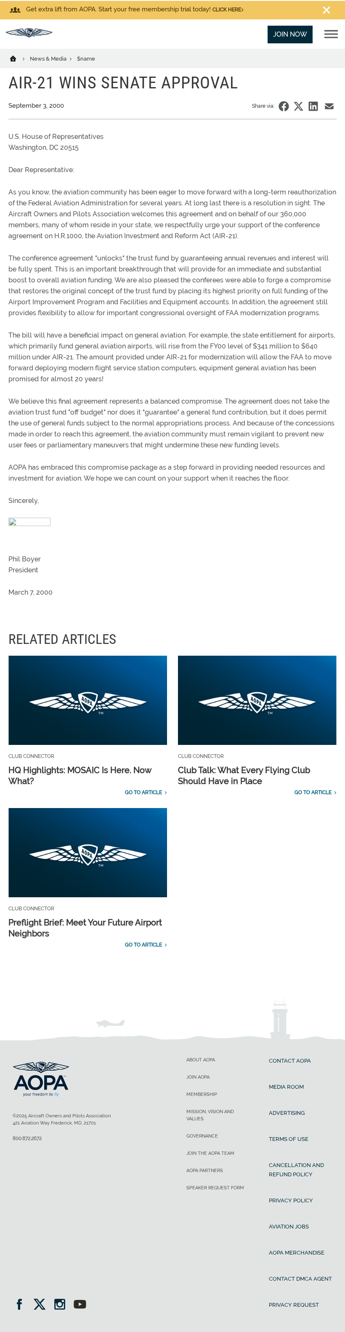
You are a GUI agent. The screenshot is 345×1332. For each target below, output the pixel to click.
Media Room (286, 1087)
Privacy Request (294, 1305)
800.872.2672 (27, 1138)
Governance (202, 1136)
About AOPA (200, 1060)
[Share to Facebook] (284, 106)
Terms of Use (288, 1139)
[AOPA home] (29, 35)
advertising (287, 1113)
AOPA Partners (204, 1170)
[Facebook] (22, 1305)
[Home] (18, 58)
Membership (201, 1094)
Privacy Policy (291, 1200)
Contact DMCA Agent (300, 1279)
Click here (226, 10)
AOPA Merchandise (296, 1253)
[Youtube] (80, 1305)
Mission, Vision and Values (210, 1115)
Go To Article (143, 792)
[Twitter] (42, 1305)
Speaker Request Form (215, 1188)
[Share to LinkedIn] (313, 106)
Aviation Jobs (289, 1226)
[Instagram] (62, 1305)
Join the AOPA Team (210, 1153)
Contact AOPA (290, 1061)
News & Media (49, 59)
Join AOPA (198, 1077)
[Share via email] (329, 106)
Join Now (290, 34)
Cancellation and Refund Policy (296, 1170)
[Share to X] (298, 106)
